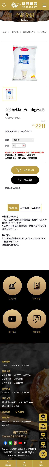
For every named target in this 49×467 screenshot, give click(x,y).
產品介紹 (14, 32)
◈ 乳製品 (17, 375)
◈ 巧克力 (27, 375)
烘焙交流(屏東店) (26, 402)
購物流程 (5, 421)
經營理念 (15, 365)
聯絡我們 (6, 417)
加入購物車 (28, 170)
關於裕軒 (6, 361)
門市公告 (25, 392)
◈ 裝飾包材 (18, 383)
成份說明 (24, 207)
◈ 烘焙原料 (6, 375)
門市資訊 (15, 421)
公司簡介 (5, 365)
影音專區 (6, 411)
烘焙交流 (15, 392)
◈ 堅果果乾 (18, 379)
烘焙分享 (5, 406)
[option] (24, 63)
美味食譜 (15, 406)
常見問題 (19, 411)
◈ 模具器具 (6, 383)
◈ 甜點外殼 (6, 379)
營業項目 (25, 365)
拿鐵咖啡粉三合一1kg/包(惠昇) (35, 32)
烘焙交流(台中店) (9, 402)
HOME (4, 32)
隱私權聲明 (26, 421)
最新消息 (6, 388)
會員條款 (5, 425)
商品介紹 (13, 207)
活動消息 (5, 392)
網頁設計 (21, 455)
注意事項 (36, 207)
